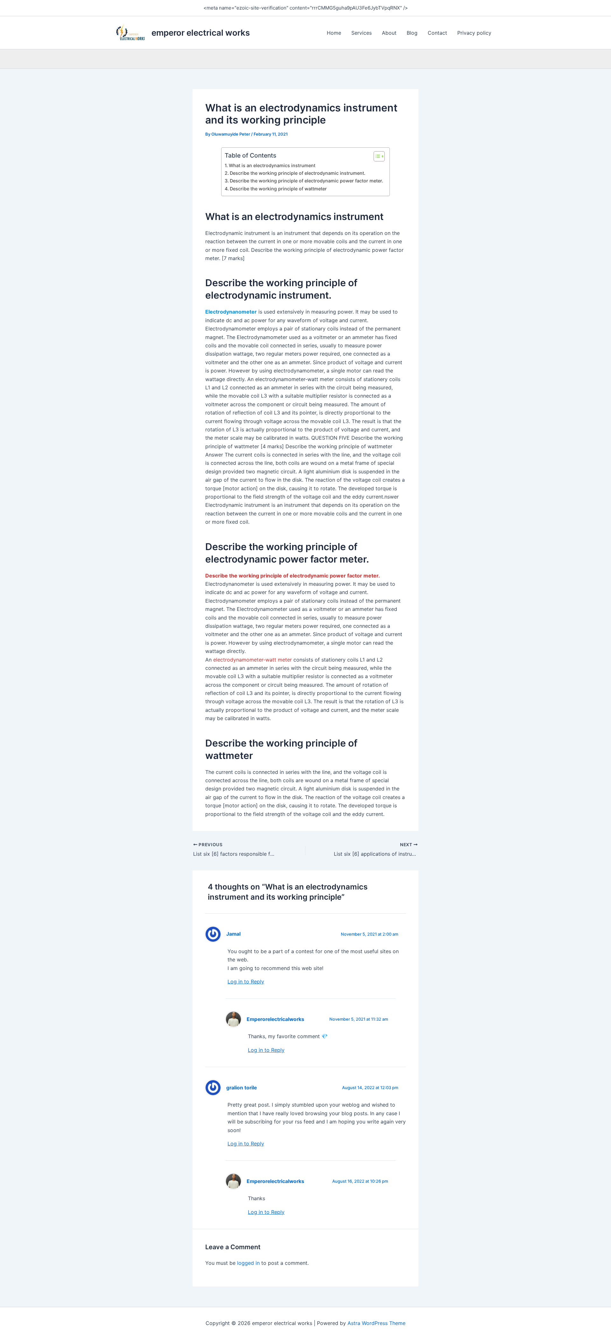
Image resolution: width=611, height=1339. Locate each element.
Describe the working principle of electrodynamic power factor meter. (306, 180)
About (389, 33)
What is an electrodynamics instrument (272, 165)
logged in (248, 1263)
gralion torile (241, 1088)
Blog (412, 33)
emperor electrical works (200, 33)
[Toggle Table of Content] (376, 156)
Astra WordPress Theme (376, 1323)
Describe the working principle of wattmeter (278, 188)
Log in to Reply (246, 981)
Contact (437, 33)
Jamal (233, 934)
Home (334, 33)
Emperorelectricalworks (275, 1019)
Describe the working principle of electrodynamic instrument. (297, 173)
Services (361, 33)
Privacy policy (474, 33)
